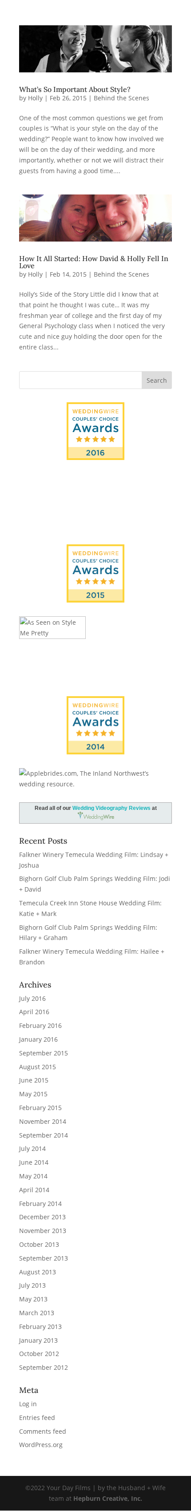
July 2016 (32, 998)
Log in (28, 1404)
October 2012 (39, 1353)
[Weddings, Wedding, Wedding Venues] (95, 485)
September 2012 (43, 1367)
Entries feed (37, 1417)
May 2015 (33, 1094)
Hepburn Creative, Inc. (107, 1498)
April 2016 (34, 1011)
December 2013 (42, 1217)
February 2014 (40, 1203)
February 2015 (40, 1107)
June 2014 (33, 1162)
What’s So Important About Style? (75, 89)
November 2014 (42, 1121)
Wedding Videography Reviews (111, 808)
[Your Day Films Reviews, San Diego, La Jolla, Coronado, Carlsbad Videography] (95, 513)
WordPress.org (41, 1444)
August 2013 (37, 1272)
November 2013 (42, 1230)
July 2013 (32, 1285)
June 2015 (33, 1080)
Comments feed (42, 1431)
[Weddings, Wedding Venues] (95, 703)
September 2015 (43, 1053)
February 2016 (40, 1025)
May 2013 (33, 1299)
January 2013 (38, 1340)
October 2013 (39, 1244)
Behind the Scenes (121, 98)
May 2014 (33, 1176)
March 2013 (36, 1313)
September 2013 (43, 1258)
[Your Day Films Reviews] (95, 431)
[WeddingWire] (95, 551)
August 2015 (37, 1067)
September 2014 (43, 1135)
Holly (35, 98)
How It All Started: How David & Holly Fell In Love (93, 262)
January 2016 (38, 1039)
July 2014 (32, 1148)
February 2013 (40, 1326)
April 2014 (34, 1190)
